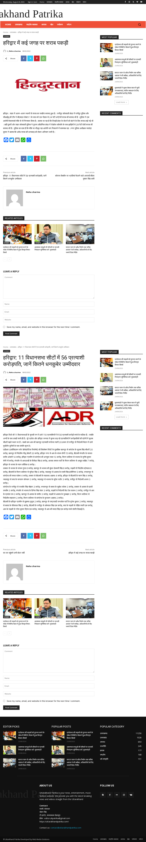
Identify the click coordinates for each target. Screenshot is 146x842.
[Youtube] (141, 2)
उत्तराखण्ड (13, 32)
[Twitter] (133, 2)
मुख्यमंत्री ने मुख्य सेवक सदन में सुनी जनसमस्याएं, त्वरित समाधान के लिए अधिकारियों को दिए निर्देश (127, 90)
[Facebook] (125, 2)
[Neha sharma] (5, 51)
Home (5, 32)
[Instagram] (129, 2)
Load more (120, 102)
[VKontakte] (131, 795)
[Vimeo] (137, 2)
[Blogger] (103, 795)
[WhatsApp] (43, 58)
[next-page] (9, 259)
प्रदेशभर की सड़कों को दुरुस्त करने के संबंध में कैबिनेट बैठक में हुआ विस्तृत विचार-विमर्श (16, 249)
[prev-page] (5, 259)
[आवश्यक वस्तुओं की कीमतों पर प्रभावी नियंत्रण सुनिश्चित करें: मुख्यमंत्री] (49, 234)
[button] (139, 24)
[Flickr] (117, 795)
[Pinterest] (37, 58)
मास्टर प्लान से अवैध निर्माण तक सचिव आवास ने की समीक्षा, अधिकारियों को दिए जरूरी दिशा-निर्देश (79, 249)
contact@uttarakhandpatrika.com (65, 827)
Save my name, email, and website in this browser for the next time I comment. (43, 327)
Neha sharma (15, 51)
